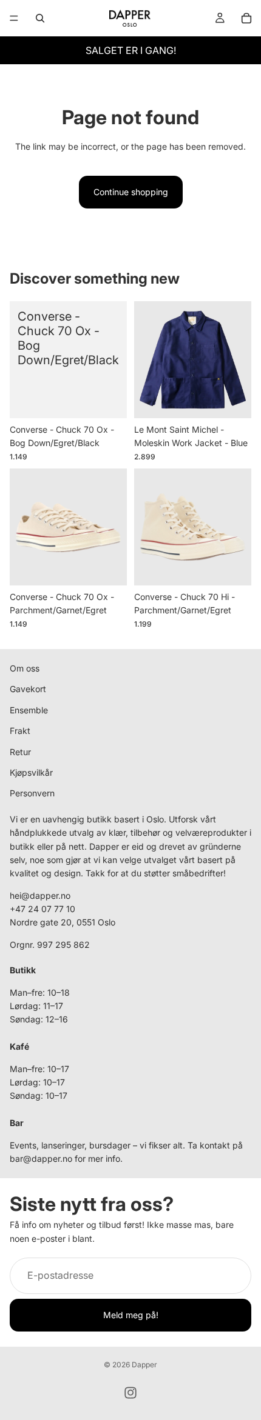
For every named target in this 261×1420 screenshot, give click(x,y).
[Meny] (14, 18)
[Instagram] (130, 1392)
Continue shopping (130, 192)
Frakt (20, 730)
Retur (20, 751)
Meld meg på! (130, 1315)
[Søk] (40, 18)
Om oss (24, 668)
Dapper (144, 1364)
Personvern (32, 793)
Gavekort (28, 689)
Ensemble (29, 709)
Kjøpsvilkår (31, 772)
